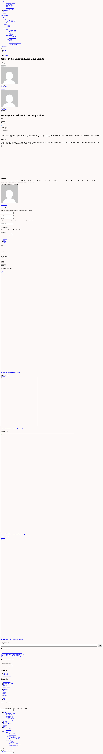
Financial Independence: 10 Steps (10, 372)
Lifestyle (5, 685)
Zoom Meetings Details (14, 738)
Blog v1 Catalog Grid (11, 20)
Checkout (11, 34)
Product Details (12, 31)
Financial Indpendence (8, 683)
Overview (5, 127)
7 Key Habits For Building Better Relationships (11, 656)
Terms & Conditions (13, 44)
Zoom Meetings (9, 35)
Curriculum (5, 128)
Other (4, 28)
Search (2, 643)
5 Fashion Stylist (10, 8)
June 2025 (5, 673)
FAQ (4, 241)
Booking (11, 40)
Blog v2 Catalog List (10, 21)
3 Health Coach (9, 5)
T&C (4, 242)
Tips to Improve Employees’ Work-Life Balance (11, 653)
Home (4, 1)
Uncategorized (6, 687)
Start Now (3, 66)
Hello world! (3, 651)
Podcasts (5, 17)
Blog (4, 19)
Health (4, 684)
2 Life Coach (9, 4)
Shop (7, 29)
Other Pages (9, 39)
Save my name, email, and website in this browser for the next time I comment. (19, 220)
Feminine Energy (7, 682)
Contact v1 (8, 25)
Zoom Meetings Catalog (14, 737)
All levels (3, 89)
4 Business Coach (10, 6)
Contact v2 (8, 26)
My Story (5, 10)
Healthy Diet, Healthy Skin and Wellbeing (13, 534)
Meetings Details (12, 38)
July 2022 (5, 674)
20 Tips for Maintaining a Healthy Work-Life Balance (12, 654)
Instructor (3, 108)
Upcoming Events (7, 723)
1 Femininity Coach (10, 3)
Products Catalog (13, 30)
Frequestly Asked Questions (15, 43)
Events (4, 13)
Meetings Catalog (13, 36)
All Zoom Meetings (10, 736)
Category (3, 87)
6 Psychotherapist (10, 9)
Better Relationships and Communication (10, 655)
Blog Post (8, 22)
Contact (5, 24)
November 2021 (7, 676)
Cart (10, 33)
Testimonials (12, 41)
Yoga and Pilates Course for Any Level (12, 428)
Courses (5, 11)
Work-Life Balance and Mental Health (12, 639)
